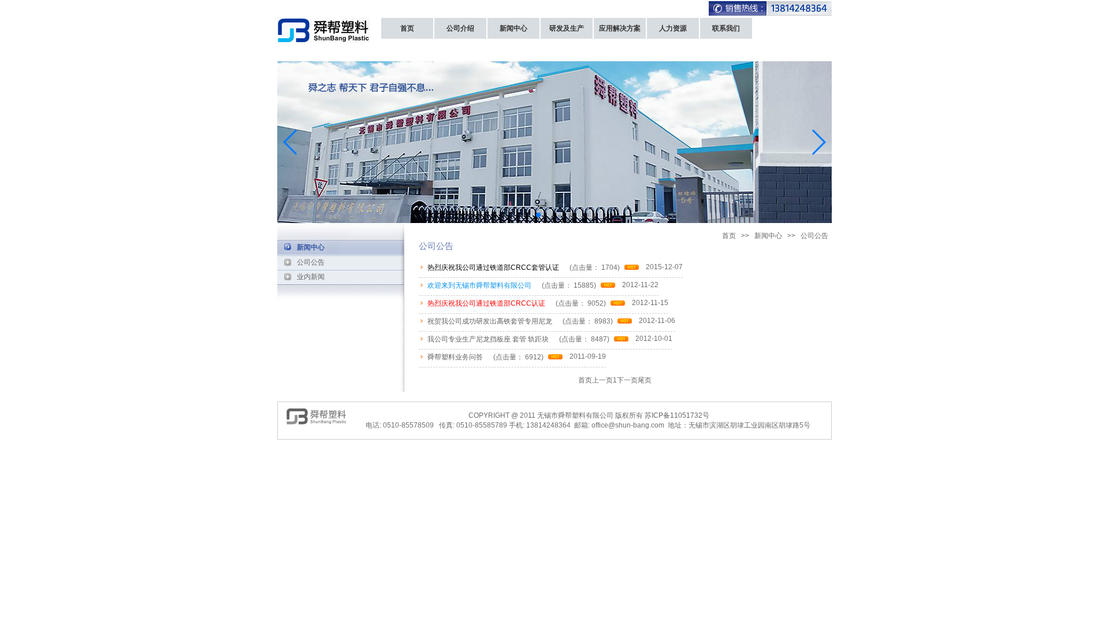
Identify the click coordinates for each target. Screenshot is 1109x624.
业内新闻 (311, 277)
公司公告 (311, 262)
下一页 (627, 380)
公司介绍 (460, 28)
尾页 (645, 380)
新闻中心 (513, 28)
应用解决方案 (620, 28)
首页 (407, 28)
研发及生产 (566, 28)
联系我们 (726, 28)
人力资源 (673, 28)
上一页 (602, 380)
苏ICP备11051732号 (677, 415)
